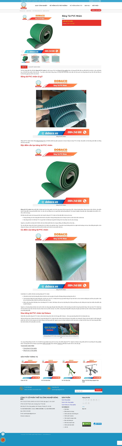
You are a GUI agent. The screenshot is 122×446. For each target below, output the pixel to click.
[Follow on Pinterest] (91, 400)
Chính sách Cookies (69, 416)
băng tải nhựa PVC (41, 141)
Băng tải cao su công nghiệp (30, 350)
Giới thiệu (95, 5)
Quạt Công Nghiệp (41, 5)
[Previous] (23, 33)
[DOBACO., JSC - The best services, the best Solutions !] (24, 5)
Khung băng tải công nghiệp (30, 348)
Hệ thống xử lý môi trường (58, 5)
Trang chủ (22, 11)
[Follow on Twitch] (86, 403)
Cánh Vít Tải (24, 380)
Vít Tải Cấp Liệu (66, 380)
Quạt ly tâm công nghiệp (68, 402)
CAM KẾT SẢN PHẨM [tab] (34, 67)
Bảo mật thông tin (68, 420)
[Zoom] (22, 51)
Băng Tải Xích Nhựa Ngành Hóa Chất (90, 381)
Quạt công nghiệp (66, 400)
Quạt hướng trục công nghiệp (69, 404)
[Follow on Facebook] (83, 400)
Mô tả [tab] (24, 67)
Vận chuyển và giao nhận (70, 418)
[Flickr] (99, 400)
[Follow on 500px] (83, 403)
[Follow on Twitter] (89, 400)
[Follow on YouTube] (96, 400)
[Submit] (100, 1)
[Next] (57, 33)
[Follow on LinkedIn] (94, 400)
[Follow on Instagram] (86, 400)
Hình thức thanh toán (69, 422)
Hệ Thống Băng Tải (76, 5)
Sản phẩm (28, 11)
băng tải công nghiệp (63, 70)
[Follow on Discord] (89, 403)
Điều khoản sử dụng (69, 411)
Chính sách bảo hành (69, 425)
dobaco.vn (27, 416)
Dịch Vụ (87, 5)
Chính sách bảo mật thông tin (71, 413)
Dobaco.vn (60, 343)
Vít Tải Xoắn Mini (45, 380)
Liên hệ (66, 427)
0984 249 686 (96, 10)
